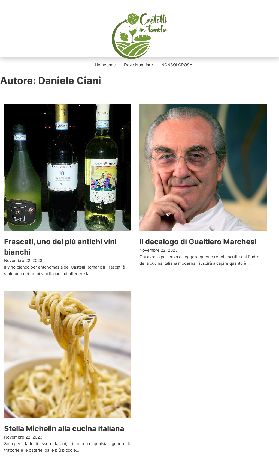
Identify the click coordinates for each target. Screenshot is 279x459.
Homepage (105, 64)
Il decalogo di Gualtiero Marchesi (198, 241)
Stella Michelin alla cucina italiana (64, 428)
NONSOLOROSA (176, 64)
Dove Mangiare (138, 64)
